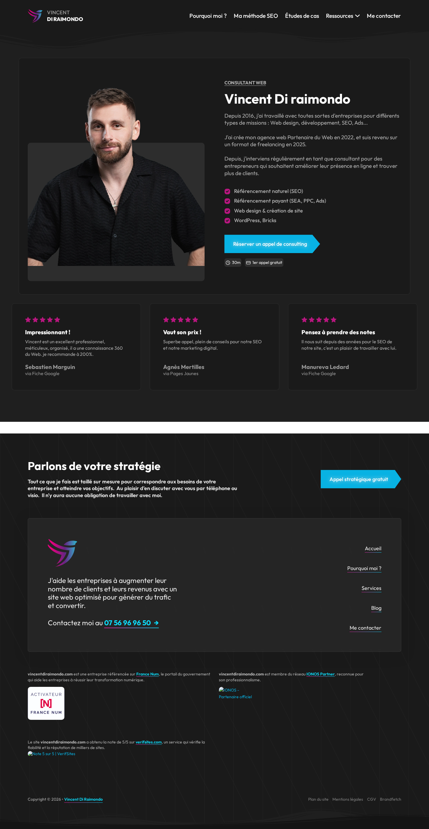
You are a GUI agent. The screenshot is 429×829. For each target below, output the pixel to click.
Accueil (373, 548)
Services (371, 588)
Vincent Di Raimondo (83, 799)
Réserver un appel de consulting (270, 244)
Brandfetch (390, 799)
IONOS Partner (320, 674)
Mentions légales (347, 799)
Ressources (339, 15)
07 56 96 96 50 (127, 622)
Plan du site (318, 799)
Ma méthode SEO (256, 15)
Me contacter (384, 15)
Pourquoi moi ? (208, 15)
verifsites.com (149, 742)
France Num (147, 674)
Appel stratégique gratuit (358, 479)
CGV (371, 799)
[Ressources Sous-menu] (357, 16)
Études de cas (302, 15)
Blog (376, 608)
